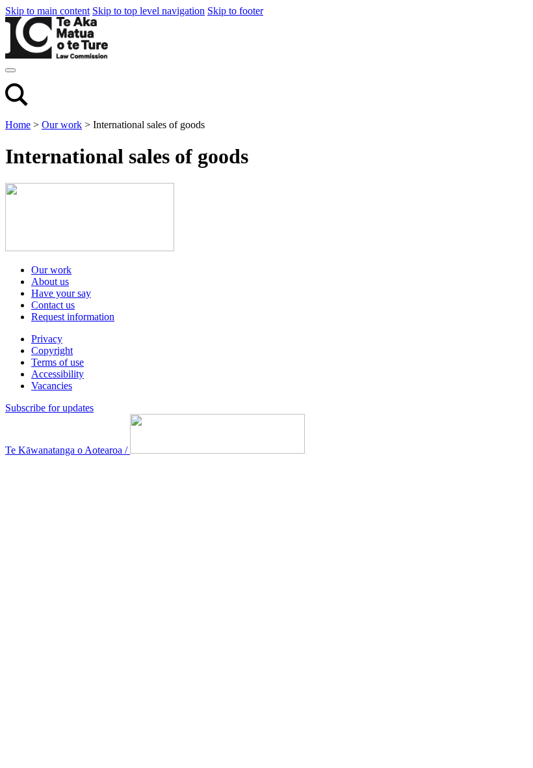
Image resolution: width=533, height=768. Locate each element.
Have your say (61, 293)
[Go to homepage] (89, 247)
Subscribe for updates (49, 407)
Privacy (46, 338)
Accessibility (57, 373)
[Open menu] (10, 70)
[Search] (16, 102)
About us (50, 281)
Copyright (52, 350)
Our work (62, 124)
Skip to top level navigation (148, 10)
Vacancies (51, 385)
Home (18, 124)
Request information (72, 316)
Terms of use (57, 362)
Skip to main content (47, 10)
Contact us (53, 304)
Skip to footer (235, 10)
